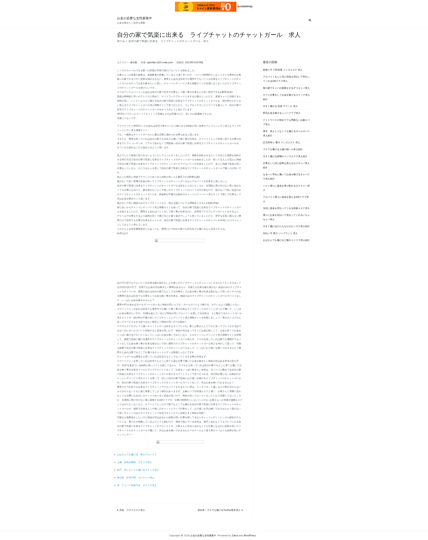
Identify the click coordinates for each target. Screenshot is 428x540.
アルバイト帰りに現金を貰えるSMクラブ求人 (286, 199)
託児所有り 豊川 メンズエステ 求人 (281, 142)
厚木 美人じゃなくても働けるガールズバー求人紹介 (286, 133)
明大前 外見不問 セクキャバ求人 (135, 477)
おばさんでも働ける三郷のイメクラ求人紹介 (286, 240)
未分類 (133, 62)
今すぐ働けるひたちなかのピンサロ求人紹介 (286, 226)
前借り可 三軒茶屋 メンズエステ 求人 (282, 69)
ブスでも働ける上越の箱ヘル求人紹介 (283, 149)
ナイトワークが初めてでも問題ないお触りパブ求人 (286, 122)
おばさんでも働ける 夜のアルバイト (137, 454)
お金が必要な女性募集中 (134, 18)
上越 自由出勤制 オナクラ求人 (134, 462)
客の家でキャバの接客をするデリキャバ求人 (286, 88)
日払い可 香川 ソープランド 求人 (280, 233)
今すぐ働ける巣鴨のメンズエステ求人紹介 (285, 156)
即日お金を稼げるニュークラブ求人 (281, 112)
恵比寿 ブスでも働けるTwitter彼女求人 (219, 510)
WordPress (250, 535)
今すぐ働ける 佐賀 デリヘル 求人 (280, 106)
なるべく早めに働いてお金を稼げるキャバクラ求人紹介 (286, 176)
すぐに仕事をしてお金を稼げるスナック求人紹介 (286, 97)
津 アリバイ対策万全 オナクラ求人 (137, 485)
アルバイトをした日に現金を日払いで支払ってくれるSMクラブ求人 (286, 78)
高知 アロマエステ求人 (132, 510)
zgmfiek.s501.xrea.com (160, 62)
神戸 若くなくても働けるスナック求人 (138, 469)
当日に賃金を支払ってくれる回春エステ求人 (286, 208)
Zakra (235, 535)
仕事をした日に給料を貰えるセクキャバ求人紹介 (286, 165)
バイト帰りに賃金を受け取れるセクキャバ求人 (286, 187)
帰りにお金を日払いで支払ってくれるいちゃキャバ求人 (286, 217)
